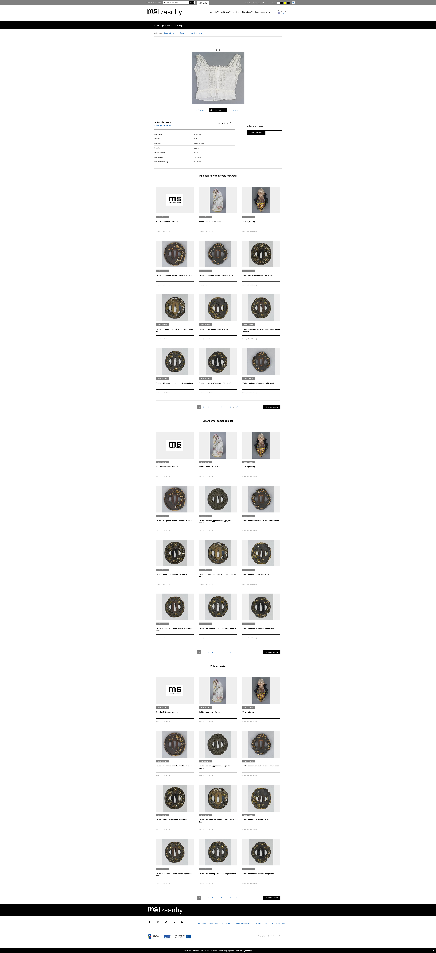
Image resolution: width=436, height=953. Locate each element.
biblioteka (246, 12)
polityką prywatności (244, 951)
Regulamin (257, 923)
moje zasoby (271, 12)
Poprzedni (201, 110)
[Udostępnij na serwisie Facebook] (230, 123)
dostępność (260, 12)
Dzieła (182, 33)
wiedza (236, 12)
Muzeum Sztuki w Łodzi (153, 3)
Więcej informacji (256, 133)
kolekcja (213, 12)
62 (237, 897)
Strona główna (169, 33)
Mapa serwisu (213, 923)
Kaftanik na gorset (196, 33)
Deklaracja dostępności (243, 923)
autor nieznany (162, 122)
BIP (222, 923)
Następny (235, 110)
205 (236, 652)
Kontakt (266, 923)
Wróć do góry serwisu (279, 923)
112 (236, 407)
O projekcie (229, 923)
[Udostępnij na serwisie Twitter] (228, 123)
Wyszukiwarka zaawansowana (203, 2)
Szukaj (192, 2)
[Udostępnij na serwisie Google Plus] (225, 123)
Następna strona (272, 407)
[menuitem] (214, 12)
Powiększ (219, 110)
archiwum (225, 12)
